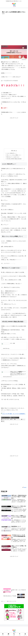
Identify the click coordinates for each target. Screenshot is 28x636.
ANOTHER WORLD (6, 419)
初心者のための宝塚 (6, 417)
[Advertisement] (14, 29)
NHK (12, 419)
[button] (25, 344)
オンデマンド (18, 419)
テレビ (23, 419)
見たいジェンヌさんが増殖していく (14, 155)
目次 (12, 150)
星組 (3, 421)
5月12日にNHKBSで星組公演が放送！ (14, 158)
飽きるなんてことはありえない (13, 156)
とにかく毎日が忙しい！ (12, 153)
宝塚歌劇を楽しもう (15, 417)
